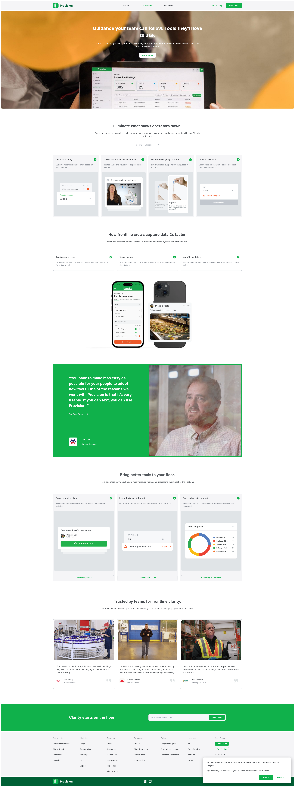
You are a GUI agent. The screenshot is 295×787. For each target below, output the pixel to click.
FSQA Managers (168, 744)
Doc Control (112, 760)
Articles (191, 755)
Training (83, 755)
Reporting (111, 766)
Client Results (59, 749)
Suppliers (84, 766)
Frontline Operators (170, 755)
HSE (82, 760)
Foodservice (139, 760)
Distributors (139, 755)
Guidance (111, 749)
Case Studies (194, 749)
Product (126, 5)
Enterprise (57, 755)
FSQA (82, 744)
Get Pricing (222, 749)
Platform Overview (61, 744)
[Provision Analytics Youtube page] (150, 781)
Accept (266, 777)
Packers (138, 744)
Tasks (109, 744)
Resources (168, 5)
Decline (280, 777)
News (190, 760)
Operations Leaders (170, 749)
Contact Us (220, 755)
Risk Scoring (112, 771)
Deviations (112, 755)
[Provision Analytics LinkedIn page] (145, 781)
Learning (57, 760)
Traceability (85, 749)
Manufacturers (141, 749)
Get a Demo (217, 717)
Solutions (147, 5)
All (189, 744)
